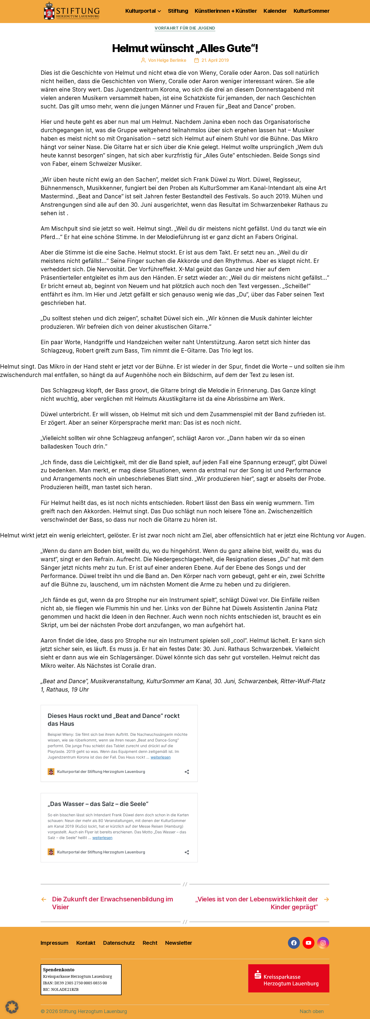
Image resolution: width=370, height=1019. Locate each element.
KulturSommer (311, 11)
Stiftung (178, 11)
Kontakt (85, 943)
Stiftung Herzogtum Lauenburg (93, 1011)
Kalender (275, 11)
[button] (12, 1007)
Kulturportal (140, 11)
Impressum (54, 943)
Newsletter (178, 943)
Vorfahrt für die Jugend (185, 28)
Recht (150, 943)
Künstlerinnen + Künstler (226, 11)
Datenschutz (119, 943)
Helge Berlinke (171, 60)
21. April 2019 (215, 60)
